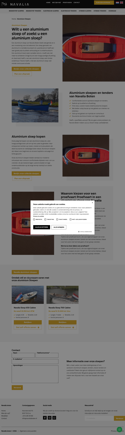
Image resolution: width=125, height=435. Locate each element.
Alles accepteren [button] (41, 227)
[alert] (62, 217)
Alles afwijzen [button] (59, 227)
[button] (62, 231)
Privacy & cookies (38, 216)
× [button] (92, 202)
